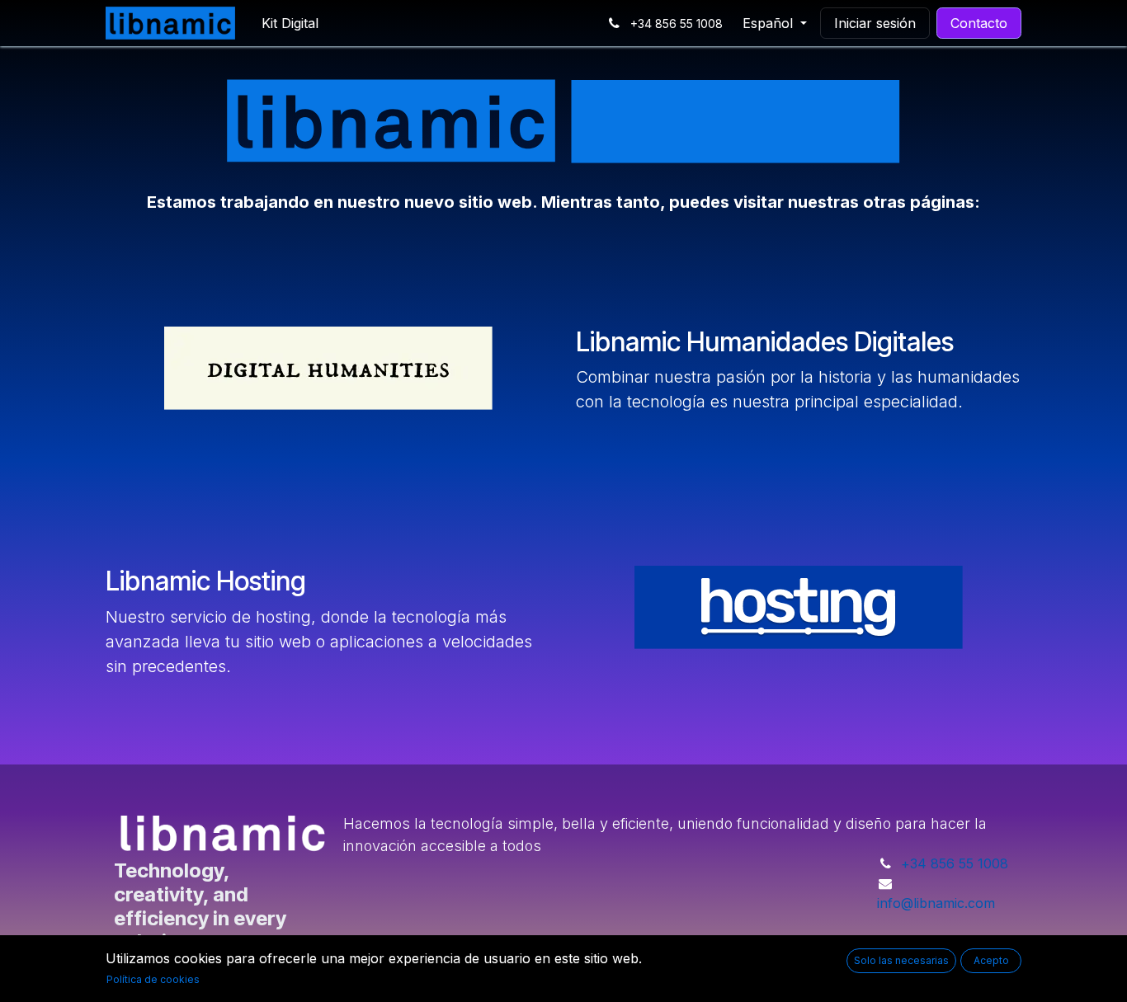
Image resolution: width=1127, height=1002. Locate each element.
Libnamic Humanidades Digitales (765, 342)
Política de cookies (153, 979)
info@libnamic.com (936, 903)
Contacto (978, 23)
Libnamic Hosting (206, 581)
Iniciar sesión (875, 23)
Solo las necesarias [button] (901, 960)
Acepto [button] (991, 960)
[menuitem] (290, 23)
